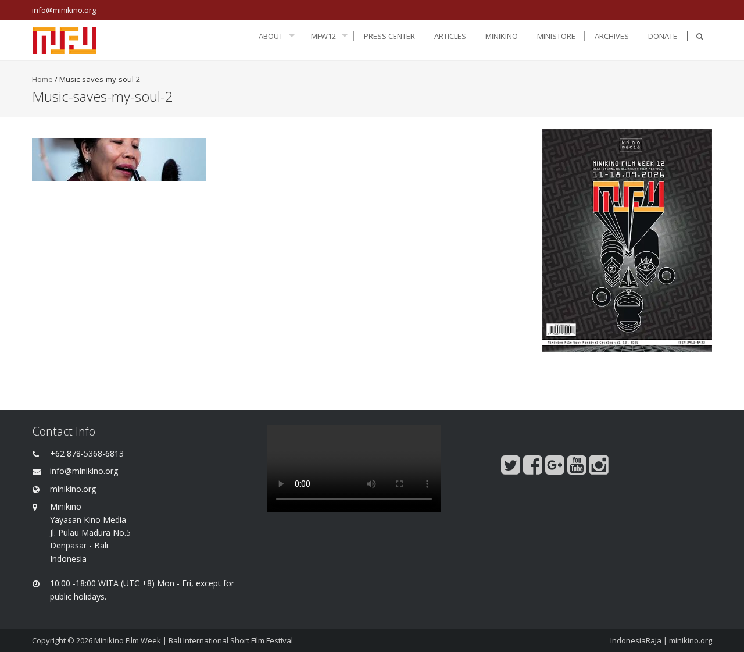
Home (42, 79)
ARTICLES (450, 36)
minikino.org (690, 640)
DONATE (662, 36)
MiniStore (556, 36)
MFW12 (323, 36)
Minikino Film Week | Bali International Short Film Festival (193, 640)
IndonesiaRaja (635, 640)
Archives (612, 36)
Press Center (389, 36)
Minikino (501, 36)
